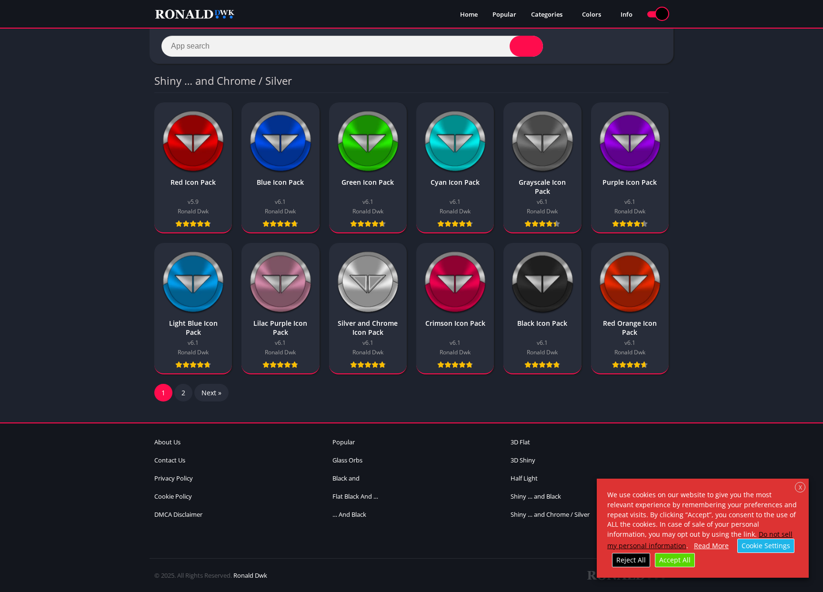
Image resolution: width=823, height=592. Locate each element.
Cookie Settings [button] (766, 545)
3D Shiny (523, 460)
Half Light (524, 478)
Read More (711, 545)
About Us (167, 442)
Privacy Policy (173, 478)
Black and (346, 478)
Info (626, 14)
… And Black (349, 514)
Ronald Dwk (250, 575)
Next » (211, 392)
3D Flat (520, 442)
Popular (504, 14)
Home (469, 14)
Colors (591, 14)
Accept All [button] (675, 559)
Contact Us (169, 460)
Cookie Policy (173, 496)
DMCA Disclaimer (178, 514)
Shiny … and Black (536, 496)
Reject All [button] (631, 559)
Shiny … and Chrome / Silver (550, 514)
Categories (546, 14)
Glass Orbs (347, 460)
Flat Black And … (355, 496)
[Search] (526, 46)
